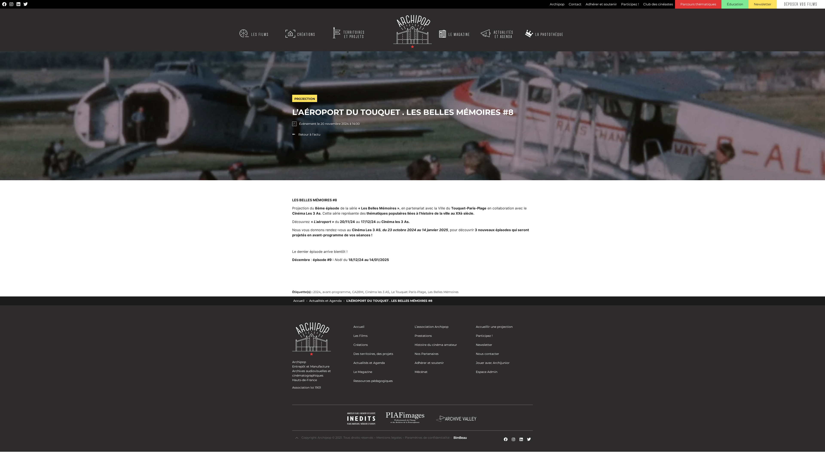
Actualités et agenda (503, 34)
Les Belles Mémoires (443, 292)
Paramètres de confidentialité (427, 438)
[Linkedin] (18, 4)
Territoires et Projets (354, 34)
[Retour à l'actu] (293, 134)
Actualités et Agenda (325, 301)
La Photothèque (549, 34)
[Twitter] (25, 4)
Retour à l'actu (309, 134)
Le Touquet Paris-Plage (408, 292)
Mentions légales (389, 438)
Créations (306, 34)
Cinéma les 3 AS (377, 292)
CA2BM (357, 292)
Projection (304, 99)
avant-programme (336, 292)
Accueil (298, 301)
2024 (317, 292)
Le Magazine (459, 34)
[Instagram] (11, 4)
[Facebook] (4, 4)
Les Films (260, 34)
